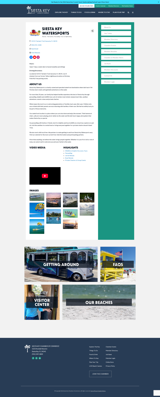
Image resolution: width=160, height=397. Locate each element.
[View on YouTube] (34, 58)
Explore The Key (61, 12)
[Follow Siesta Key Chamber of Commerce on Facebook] (33, 358)
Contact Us (108, 76)
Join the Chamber (100, 374)
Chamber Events (110, 45)
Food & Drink (90, 12)
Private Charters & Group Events (75, 160)
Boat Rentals (69, 158)
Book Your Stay (86, 6)
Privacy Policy (110, 366)
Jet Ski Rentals (69, 155)
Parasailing (68, 153)
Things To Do (76, 12)
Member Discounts (111, 70)
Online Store (110, 362)
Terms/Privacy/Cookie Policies (98, 391)
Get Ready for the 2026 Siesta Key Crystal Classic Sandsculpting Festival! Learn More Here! (80, 2)
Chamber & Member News (113, 58)
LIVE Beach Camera (95, 366)
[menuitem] (61, 13)
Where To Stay (104, 12)
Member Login (109, 82)
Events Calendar (100, 6)
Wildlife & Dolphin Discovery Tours (76, 151)
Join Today (108, 33)
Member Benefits (110, 51)
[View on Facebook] (31, 58)
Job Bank (107, 64)
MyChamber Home (127, 6)
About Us (107, 27)
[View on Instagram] (38, 58)
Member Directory (113, 6)
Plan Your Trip (119, 12)
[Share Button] (92, 31)
